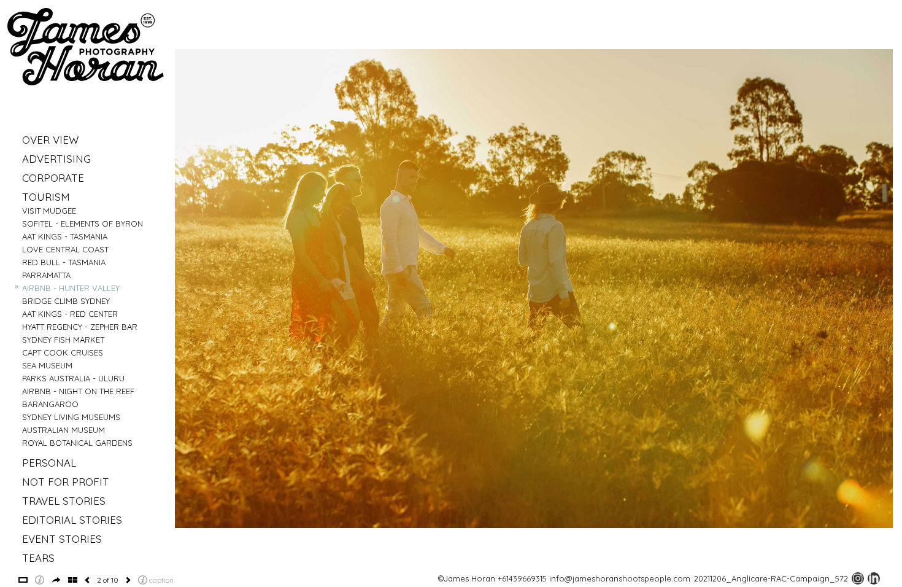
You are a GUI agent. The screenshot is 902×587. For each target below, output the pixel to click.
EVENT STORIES (62, 538)
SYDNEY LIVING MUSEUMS (71, 417)
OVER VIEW (50, 139)
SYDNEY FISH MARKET (63, 339)
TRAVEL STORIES (64, 500)
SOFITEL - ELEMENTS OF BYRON (82, 223)
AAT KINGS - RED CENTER (70, 314)
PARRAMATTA (46, 275)
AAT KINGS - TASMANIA (64, 236)
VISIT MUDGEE (49, 211)
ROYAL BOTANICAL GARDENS (77, 443)
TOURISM (46, 196)
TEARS (38, 557)
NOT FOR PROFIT (65, 481)
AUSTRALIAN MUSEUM (63, 430)
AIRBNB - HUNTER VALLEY (71, 288)
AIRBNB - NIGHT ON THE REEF (78, 391)
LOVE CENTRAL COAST (65, 249)
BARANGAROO (50, 404)
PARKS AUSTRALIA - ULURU (73, 378)
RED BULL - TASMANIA (64, 262)
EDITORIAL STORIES (72, 519)
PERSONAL (49, 462)
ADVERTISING (56, 158)
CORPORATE (53, 177)
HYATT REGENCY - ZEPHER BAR (79, 327)
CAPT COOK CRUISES (62, 352)
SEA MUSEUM (47, 365)
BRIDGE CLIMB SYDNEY (66, 301)
